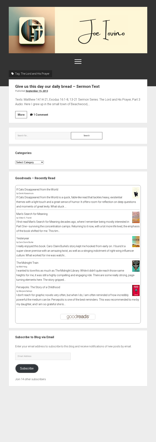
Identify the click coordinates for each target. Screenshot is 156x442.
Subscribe (27, 368)
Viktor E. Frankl (25, 218)
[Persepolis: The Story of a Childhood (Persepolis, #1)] (136, 295)
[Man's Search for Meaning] (136, 222)
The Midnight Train (27, 262)
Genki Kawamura (26, 193)
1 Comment (40, 114)
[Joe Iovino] (78, 52)
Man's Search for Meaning (32, 213)
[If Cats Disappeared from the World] (136, 197)
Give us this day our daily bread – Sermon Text (57, 86)
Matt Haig (23, 267)
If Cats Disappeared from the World (37, 189)
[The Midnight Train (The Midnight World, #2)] (136, 270)
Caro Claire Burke (26, 242)
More (22, 115)
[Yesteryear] (136, 246)
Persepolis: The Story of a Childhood (38, 287)
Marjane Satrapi (25, 291)
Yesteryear (22, 238)
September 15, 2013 (37, 91)
